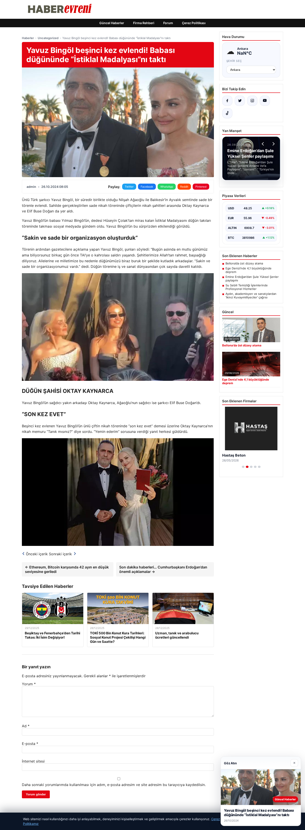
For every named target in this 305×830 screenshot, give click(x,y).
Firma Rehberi (143, 23)
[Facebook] (227, 101)
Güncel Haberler (111, 23)
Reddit (184, 186)
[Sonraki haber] (273, 144)
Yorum (29, 684)
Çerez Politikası (194, 23)
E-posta (30, 743)
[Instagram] (252, 101)
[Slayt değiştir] (243, 467)
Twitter (129, 186)
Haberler (28, 38)
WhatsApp (166, 186)
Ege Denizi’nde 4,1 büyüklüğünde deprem (249, 270)
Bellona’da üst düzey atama (244, 263)
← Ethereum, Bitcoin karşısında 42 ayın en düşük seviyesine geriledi (67, 569)
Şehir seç (234, 61)
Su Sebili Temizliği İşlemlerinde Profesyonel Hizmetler (247, 287)
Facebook (147, 186)
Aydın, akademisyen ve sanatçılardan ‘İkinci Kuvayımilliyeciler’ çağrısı (251, 295)
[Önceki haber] (263, 144)
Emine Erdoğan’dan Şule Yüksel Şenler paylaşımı (252, 278)
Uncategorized (48, 38)
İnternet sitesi (33, 761)
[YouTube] (265, 101)
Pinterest (201, 186)
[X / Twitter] (240, 101)
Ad (25, 726)
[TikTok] (227, 113)
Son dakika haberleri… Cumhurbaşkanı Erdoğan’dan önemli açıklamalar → (163, 569)
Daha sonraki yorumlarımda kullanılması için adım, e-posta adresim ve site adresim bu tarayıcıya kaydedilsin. (114, 784)
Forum (168, 23)
